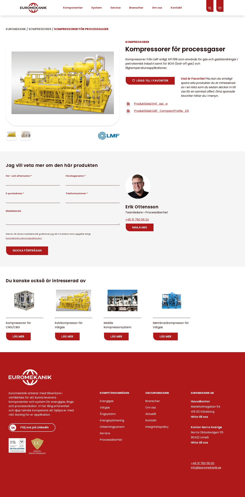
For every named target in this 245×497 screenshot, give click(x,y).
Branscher (136, 7)
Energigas (107, 401)
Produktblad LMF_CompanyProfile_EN (161, 111)
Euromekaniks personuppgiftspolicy (24, 238)
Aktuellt (150, 414)
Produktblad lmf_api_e (151, 104)
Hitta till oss (199, 417)
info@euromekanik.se (206, 468)
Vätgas (105, 407)
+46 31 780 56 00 (202, 463)
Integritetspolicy (157, 427)
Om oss (157, 7)
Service (115, 7)
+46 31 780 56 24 (137, 219)
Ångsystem (108, 414)
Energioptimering (112, 420)
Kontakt (176, 7)
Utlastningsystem (112, 427)
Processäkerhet (111, 440)
